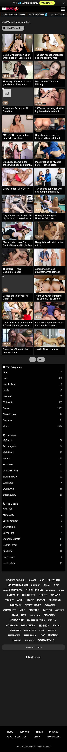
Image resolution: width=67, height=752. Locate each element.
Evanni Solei (33, 527)
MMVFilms (33, 452)
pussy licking (34, 590)
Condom (33, 420)
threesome (14, 635)
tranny (9, 600)
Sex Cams (58, 14)
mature (41, 600)
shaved (32, 580)
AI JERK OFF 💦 (38, 14)
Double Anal (33, 384)
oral (41, 630)
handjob (12, 625)
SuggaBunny (33, 494)
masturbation (17, 585)
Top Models (12, 503)
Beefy (33, 390)
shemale (29, 640)
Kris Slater (33, 551)
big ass (55, 595)
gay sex (59, 610)
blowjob (53, 580)
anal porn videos (12, 590)
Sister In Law (33, 414)
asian (47, 585)
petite (43, 595)
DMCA (37, 736)
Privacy (53, 732)
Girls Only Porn (33, 470)
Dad (33, 378)
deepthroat (33, 605)
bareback (15, 605)
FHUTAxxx (33, 464)
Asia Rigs (33, 508)
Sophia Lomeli (33, 545)
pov (56, 585)
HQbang (30, 747)
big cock (49, 615)
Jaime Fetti (33, 533)
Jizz (33, 372)
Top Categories (14, 367)
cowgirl (50, 605)
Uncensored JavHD (14, 14)
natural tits (36, 620)
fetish (52, 620)
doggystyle (45, 640)
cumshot (9, 610)
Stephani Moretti (33, 539)
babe (30, 600)
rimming (35, 585)
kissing (52, 630)
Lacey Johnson (33, 520)
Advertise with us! (17, 736)
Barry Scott (33, 557)
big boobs (30, 630)
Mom (33, 426)
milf (22, 610)
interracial (30, 635)
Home (10, 732)
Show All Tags (34, 647)
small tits (19, 615)
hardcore (17, 620)
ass (42, 580)
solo (61, 590)
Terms (39, 732)
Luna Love (33, 482)
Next (41, 359)
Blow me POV (33, 476)
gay (43, 635)
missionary (28, 625)
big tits (34, 610)
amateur (13, 595)
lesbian (50, 590)
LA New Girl (33, 488)
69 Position (33, 402)
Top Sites (11, 435)
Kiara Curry (33, 514)
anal (20, 600)
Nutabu (33, 458)
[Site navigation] (63, 9)
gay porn (35, 615)
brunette (28, 595)
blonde (53, 635)
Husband (33, 396)
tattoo (47, 610)
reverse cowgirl (15, 580)
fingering (55, 600)
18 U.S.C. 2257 (53, 736)
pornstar (15, 630)
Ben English (33, 563)
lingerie (16, 640)
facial (56, 625)
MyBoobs (33, 440)
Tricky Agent (33, 446)
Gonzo (33, 408)
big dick (44, 625)
